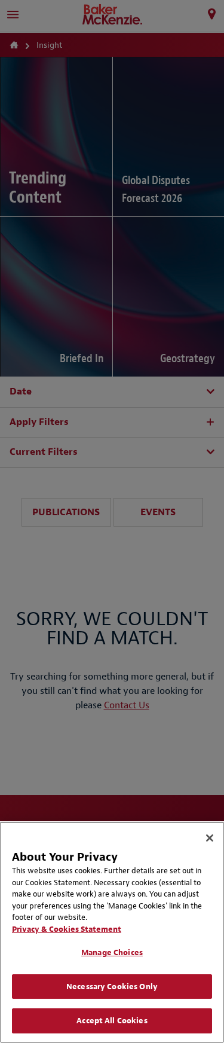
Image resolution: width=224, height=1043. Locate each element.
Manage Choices (112, 952)
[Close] (210, 838)
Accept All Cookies (111, 1021)
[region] (112, 932)
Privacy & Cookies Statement (66, 929)
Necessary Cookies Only (112, 986)
